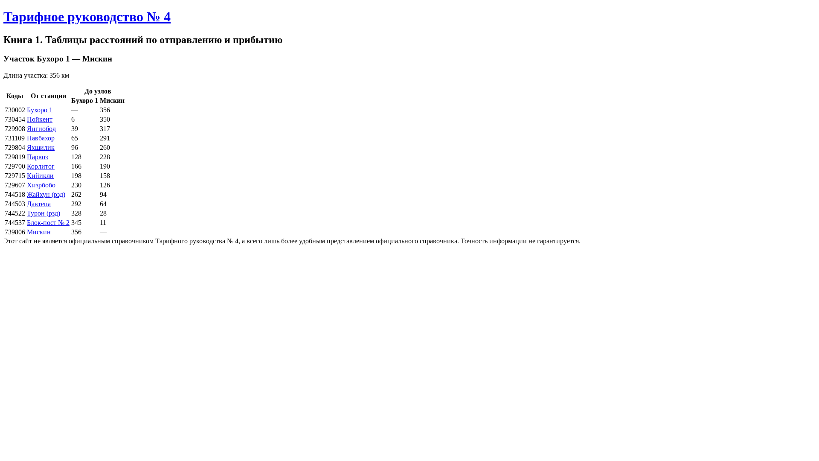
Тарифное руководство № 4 (87, 16)
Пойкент (39, 119)
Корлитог (41, 166)
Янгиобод (41, 128)
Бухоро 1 (39, 110)
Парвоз (37, 156)
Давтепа (39, 203)
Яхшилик (41, 147)
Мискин (39, 232)
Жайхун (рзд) (46, 194)
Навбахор (41, 138)
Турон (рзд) (43, 213)
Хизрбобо (41, 185)
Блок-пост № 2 (48, 222)
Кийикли (40, 175)
